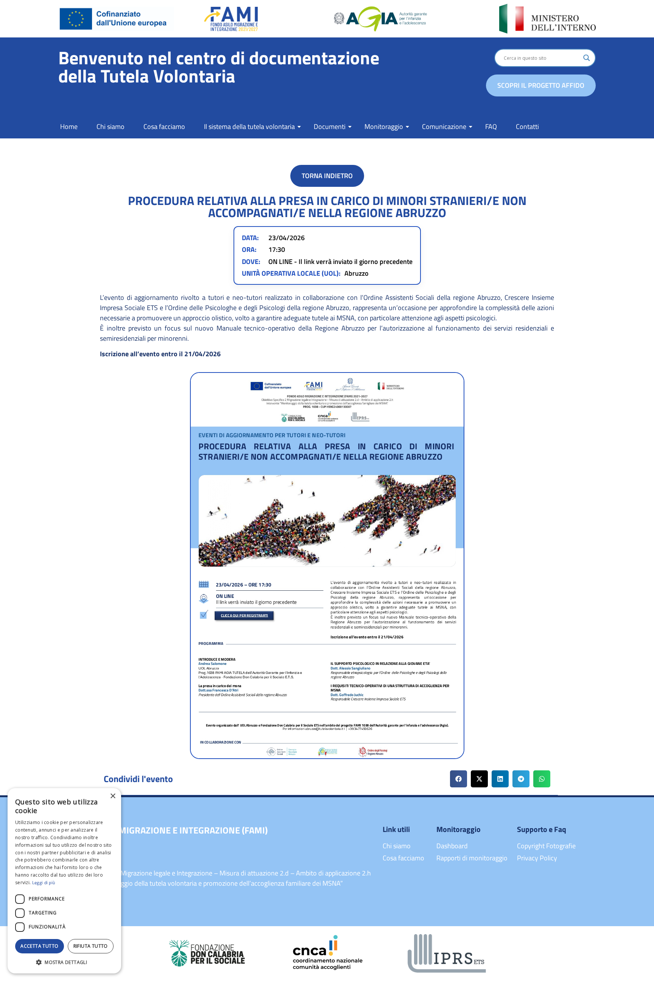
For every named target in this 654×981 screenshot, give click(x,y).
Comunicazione (444, 126)
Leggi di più (43, 882)
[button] (458, 778)
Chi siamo (111, 126)
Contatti (527, 126)
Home (69, 126)
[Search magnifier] (586, 58)
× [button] (112, 796)
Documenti (330, 126)
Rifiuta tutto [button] (90, 946)
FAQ (491, 126)
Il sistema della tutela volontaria (249, 126)
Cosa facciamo (164, 126)
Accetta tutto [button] (39, 946)
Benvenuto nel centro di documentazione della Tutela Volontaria (218, 67)
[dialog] (64, 880)
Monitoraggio (383, 126)
